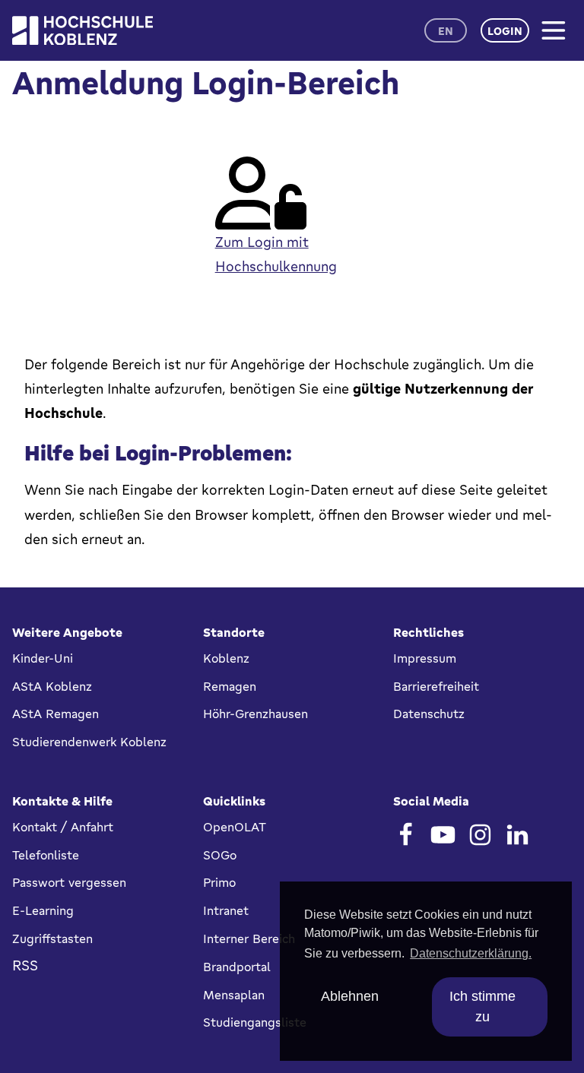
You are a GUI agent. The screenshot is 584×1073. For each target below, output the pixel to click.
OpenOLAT (234, 826)
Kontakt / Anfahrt (62, 826)
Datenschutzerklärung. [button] (471, 953)
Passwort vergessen (69, 882)
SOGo (219, 855)
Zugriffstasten (52, 938)
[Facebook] (405, 834)
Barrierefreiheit (436, 686)
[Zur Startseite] (82, 31)
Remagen (229, 686)
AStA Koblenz (52, 686)
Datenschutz (429, 713)
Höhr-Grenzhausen (255, 713)
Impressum (424, 658)
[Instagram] (480, 834)
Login (504, 31)
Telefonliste (45, 855)
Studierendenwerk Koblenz (89, 741)
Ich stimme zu (482, 1006)
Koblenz (226, 658)
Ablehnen (350, 996)
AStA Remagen (55, 713)
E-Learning (43, 910)
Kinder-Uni (42, 658)
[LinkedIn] (517, 834)
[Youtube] (442, 834)
